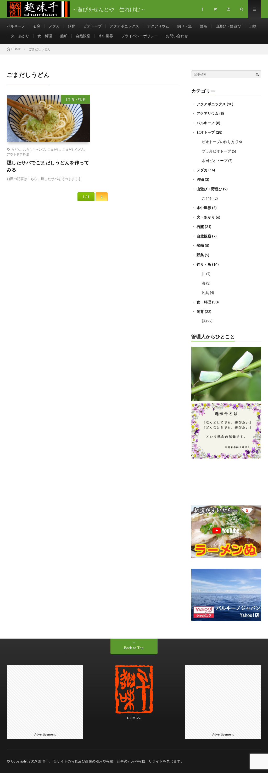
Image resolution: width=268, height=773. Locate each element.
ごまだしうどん (73, 149)
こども (207, 198)
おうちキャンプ (34, 149)
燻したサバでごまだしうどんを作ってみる (48, 166)
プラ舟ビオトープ (216, 151)
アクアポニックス (124, 26)
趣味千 (43, 761)
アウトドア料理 (18, 154)
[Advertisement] (45, 697)
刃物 (252, 26)
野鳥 (203, 26)
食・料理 (44, 36)
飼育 (71, 26)
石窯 (37, 26)
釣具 (205, 292)
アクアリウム (158, 26)
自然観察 (83, 36)
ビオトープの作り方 (218, 141)
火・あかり (20, 36)
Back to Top (134, 647)
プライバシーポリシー (139, 36)
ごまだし (53, 149)
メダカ (54, 26)
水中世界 (105, 36)
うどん (16, 149)
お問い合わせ (177, 36)
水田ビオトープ (214, 160)
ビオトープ (92, 26)
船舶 (64, 36)
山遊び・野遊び (228, 26)
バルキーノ (16, 26)
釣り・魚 (184, 26)
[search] (257, 74)
